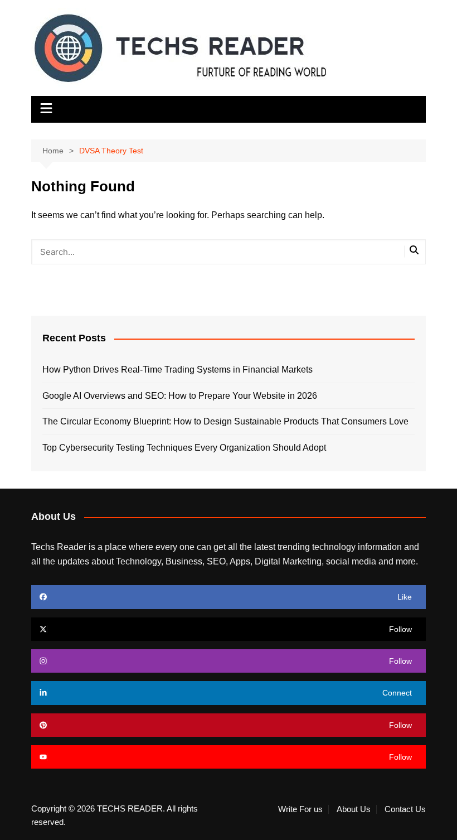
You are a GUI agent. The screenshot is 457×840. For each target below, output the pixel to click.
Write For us (300, 809)
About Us (354, 809)
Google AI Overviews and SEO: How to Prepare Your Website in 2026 (179, 395)
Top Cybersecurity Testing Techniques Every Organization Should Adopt (184, 447)
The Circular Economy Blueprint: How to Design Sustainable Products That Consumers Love (225, 421)
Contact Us (405, 809)
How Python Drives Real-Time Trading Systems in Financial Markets (177, 369)
